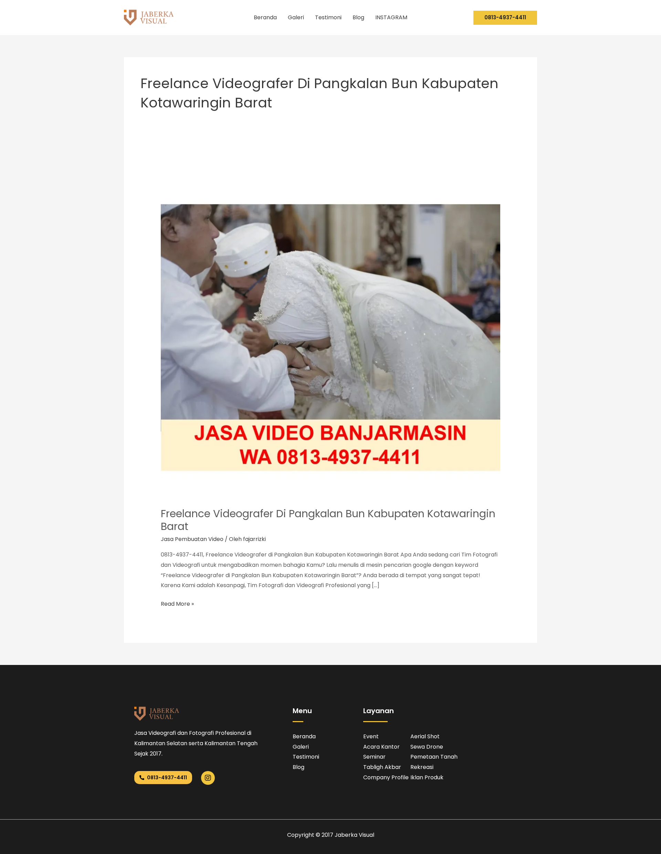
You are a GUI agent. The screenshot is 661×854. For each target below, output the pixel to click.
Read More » (177, 603)
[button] (505, 18)
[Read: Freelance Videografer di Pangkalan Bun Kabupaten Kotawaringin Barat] (331, 329)
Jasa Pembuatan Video (192, 539)
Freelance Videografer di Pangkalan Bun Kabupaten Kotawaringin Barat (328, 520)
